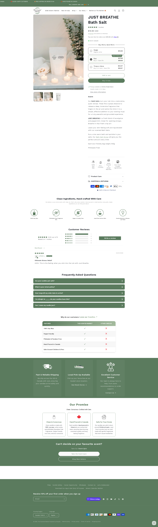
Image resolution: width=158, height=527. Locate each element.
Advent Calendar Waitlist (94, 488)
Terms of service (85, 521)
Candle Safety (57, 485)
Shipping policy (96, 521)
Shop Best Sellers (79, 459)
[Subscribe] (64, 499)
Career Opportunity (70, 485)
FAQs (49, 485)
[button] (74, 10)
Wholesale (82, 485)
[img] (39, 253)
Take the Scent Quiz (79, 454)
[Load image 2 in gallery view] (48, 96)
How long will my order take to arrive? (49, 293)
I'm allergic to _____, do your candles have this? (52, 299)
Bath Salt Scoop (102, 137)
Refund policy (66, 521)
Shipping (90, 33)
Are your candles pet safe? (44, 281)
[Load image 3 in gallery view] (58, 96)
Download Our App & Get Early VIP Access (69, 488)
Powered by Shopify (55, 521)
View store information (98, 92)
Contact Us (110, 393)
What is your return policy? (45, 287)
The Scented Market (43, 521)
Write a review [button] (110, 238)
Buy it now (106, 80)
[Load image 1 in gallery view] (38, 96)
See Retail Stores (78, 385)
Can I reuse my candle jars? (45, 305)
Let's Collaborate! (103, 485)
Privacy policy (75, 521)
